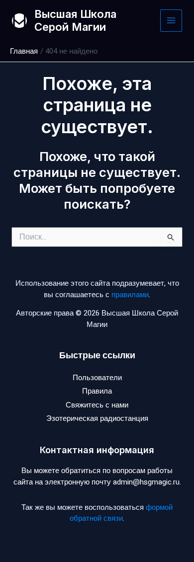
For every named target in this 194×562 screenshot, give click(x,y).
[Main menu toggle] (171, 20)
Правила (97, 391)
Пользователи (97, 377)
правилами (130, 294)
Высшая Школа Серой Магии (75, 20)
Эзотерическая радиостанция (97, 418)
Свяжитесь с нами (97, 405)
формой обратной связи (121, 513)
